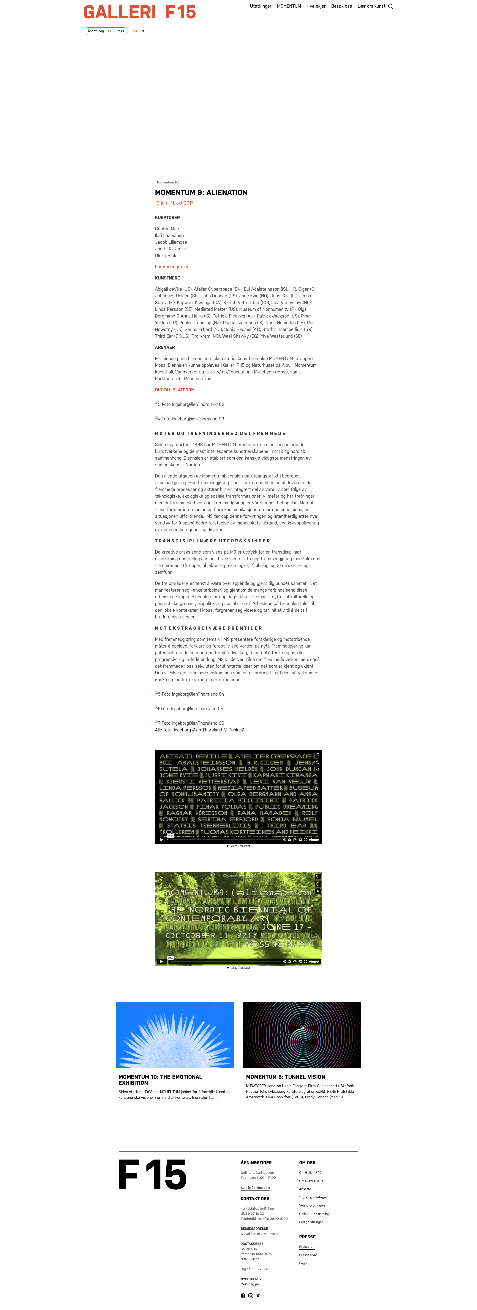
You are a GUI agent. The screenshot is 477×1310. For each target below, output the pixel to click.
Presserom (307, 1246)
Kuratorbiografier (172, 267)
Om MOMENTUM (311, 1181)
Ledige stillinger (311, 1222)
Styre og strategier (313, 1197)
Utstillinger (260, 6)
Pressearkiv (308, 1255)
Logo (303, 1263)
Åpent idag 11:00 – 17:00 (106, 31)
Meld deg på (250, 1284)
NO (134, 31)
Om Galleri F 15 (310, 1172)
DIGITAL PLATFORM (175, 390)
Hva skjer (316, 6)
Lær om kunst (372, 6)
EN (142, 31)
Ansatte (305, 1189)
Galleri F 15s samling (314, 1214)
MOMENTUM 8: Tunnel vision (285, 1077)
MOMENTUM (289, 6)
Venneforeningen (312, 1205)
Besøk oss (341, 6)
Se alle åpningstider (255, 1188)
